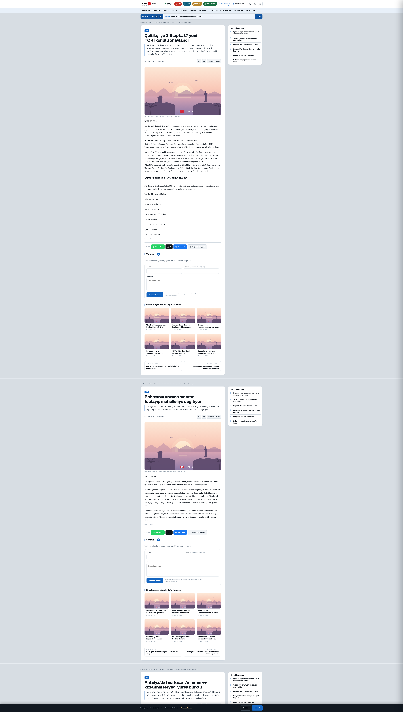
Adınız (149, 267)
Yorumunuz (150, 276)
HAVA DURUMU (225, 10)
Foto (179, 4)
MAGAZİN (202, 10)
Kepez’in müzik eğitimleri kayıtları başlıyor (184, 17)
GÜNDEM (156, 10)
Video (188, 4)
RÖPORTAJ (238, 10)
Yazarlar (198, 4)
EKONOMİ (183, 10)
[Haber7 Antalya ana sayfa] (150, 4)
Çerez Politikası (186, 708)
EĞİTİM (174, 10)
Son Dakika (224, 4)
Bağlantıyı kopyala (214, 61)
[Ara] (250, 4)
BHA (150, 22)
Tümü (259, 16)
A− (199, 61)
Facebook (181, 247)
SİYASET (165, 10)
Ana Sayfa (143, 22)
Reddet (246, 708)
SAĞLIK (193, 10)
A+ (204, 61)
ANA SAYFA (146, 10)
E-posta (194, 267)
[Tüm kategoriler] (260, 4)
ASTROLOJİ (250, 10)
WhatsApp (159, 247)
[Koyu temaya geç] (255, 4)
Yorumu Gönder (155, 295)
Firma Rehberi (211, 4)
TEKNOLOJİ (213, 10)
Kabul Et (257, 708)
